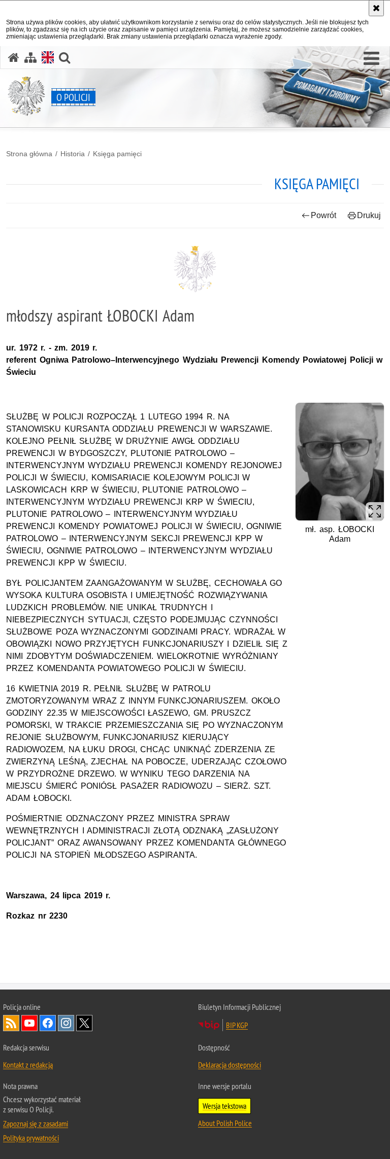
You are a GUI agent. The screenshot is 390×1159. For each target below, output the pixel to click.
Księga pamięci (117, 154)
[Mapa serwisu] (30, 57)
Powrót (323, 215)
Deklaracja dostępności (229, 1065)
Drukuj (369, 215)
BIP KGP (237, 1025)
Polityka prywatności (31, 1138)
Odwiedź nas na (29, 1023)
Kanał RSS (11, 1023)
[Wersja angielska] (48, 57)
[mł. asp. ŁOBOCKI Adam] (340, 461)
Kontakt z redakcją (28, 1065)
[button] (371, 58)
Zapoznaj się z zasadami (35, 1123)
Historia (72, 154)
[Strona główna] (13, 57)
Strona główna (29, 154)
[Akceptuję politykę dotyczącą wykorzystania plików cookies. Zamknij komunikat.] (376, 8)
